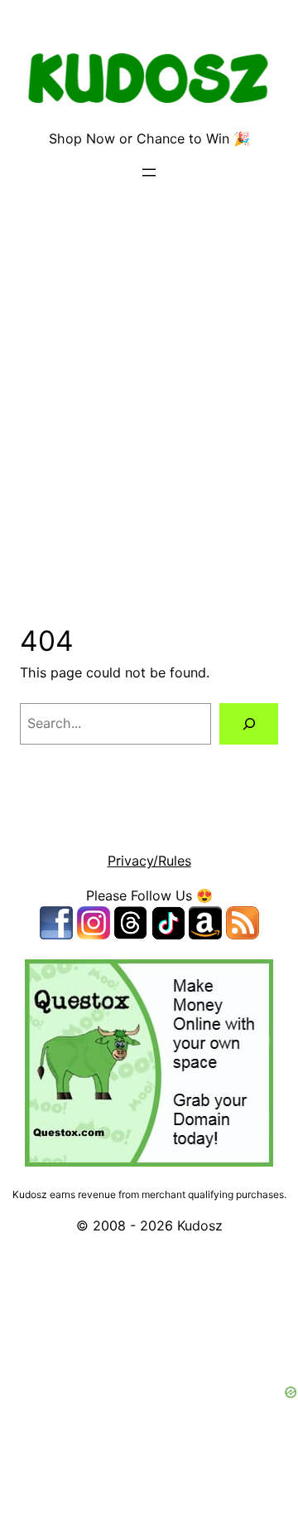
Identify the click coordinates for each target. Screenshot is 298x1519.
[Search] (248, 723)
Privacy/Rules (149, 860)
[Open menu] (149, 172)
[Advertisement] (149, 415)
